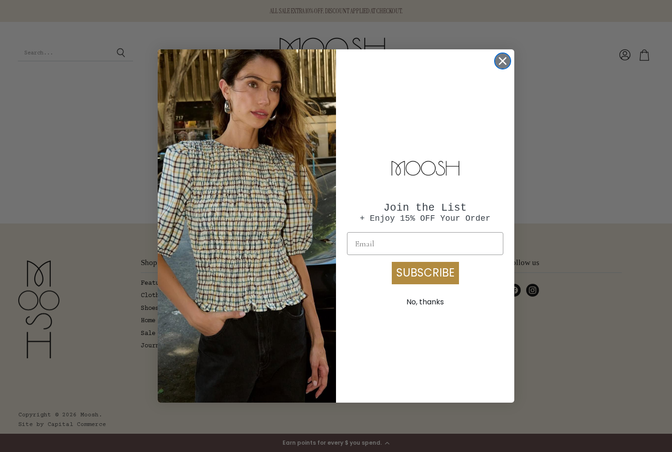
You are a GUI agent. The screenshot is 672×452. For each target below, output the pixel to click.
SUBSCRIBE (425, 272)
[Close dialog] (503, 61)
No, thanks (425, 302)
